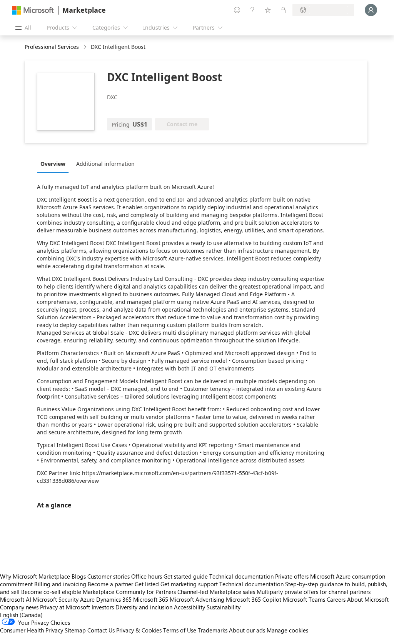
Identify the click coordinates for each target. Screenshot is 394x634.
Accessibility (189, 607)
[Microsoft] (33, 10)
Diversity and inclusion (143, 607)
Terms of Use (179, 630)
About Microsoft (368, 599)
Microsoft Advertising (197, 599)
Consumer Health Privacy (31, 630)
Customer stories (108, 576)
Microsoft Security (55, 599)
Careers (336, 599)
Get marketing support (189, 584)
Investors (103, 607)
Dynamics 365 (114, 599)
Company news (19, 607)
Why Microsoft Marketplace (35, 576)
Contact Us (101, 630)
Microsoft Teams (304, 599)
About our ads (247, 630)
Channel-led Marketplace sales (216, 592)
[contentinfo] (85, 47)
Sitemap (75, 630)
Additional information (105, 163)
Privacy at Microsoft (65, 607)
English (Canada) (21, 615)
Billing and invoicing (60, 584)
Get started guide (186, 576)
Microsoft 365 (150, 599)
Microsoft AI (15, 599)
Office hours (146, 576)
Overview (52, 163)
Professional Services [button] (52, 46)
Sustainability (223, 607)
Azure (87, 599)
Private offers (292, 576)
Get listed (147, 584)
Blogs (79, 576)
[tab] (55, 163)
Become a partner (110, 584)
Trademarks (212, 630)
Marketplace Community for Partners (129, 592)
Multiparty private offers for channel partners (314, 592)
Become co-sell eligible (51, 592)
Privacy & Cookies (139, 630)
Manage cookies (287, 630)
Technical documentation (241, 576)
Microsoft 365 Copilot (253, 599)
